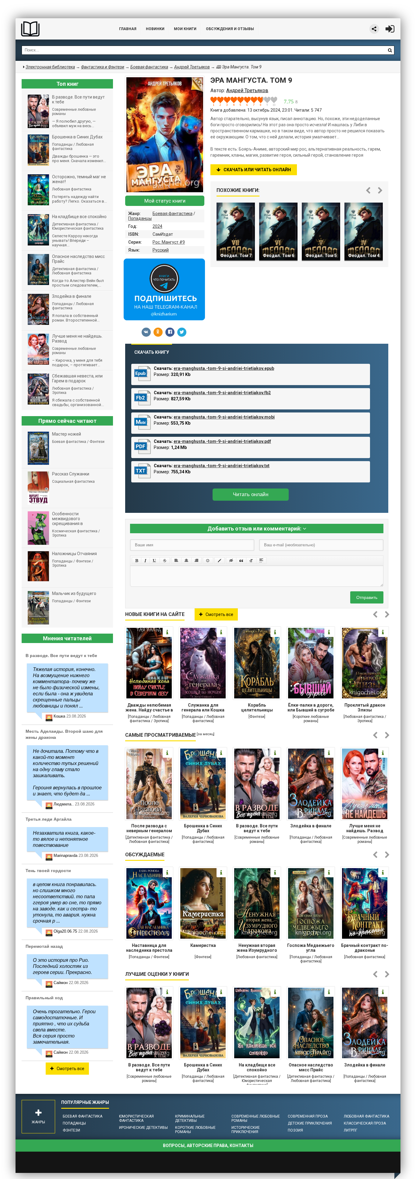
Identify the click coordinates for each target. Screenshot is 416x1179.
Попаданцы (140, 218)
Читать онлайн (250, 494)
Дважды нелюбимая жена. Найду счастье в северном (149, 708)
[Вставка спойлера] (261, 560)
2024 (157, 226)
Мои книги (185, 29)
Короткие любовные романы (195, 1129)
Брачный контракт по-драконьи (364, 948)
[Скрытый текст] (231, 560)
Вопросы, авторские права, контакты (208, 1145)
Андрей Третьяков (192, 66)
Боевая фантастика (172, 213)
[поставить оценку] (217, 101)
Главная (127, 29)
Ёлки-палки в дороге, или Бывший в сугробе (310, 707)
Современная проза (308, 1116)
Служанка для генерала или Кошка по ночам (203, 708)
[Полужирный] (136, 560)
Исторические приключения (245, 1129)
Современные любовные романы (255, 1118)
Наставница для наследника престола (149, 948)
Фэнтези (71, 1130)
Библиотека (61, 29)
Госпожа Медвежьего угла (310, 948)
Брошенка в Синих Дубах (203, 828)
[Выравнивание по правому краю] (196, 560)
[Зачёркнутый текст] (165, 560)
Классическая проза (365, 1123)
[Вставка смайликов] (208, 560)
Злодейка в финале (310, 825)
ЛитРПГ (350, 1130)
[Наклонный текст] (145, 560)
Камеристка (203, 945)
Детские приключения (310, 1123)
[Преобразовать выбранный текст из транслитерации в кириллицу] (251, 560)
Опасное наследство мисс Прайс (311, 1067)
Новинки (155, 29)
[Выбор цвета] (219, 560)
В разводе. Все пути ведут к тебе (257, 828)
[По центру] (186, 560)
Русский (161, 250)
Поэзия (295, 1130)
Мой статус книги (164, 201)
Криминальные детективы (190, 1118)
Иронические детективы (143, 1127)
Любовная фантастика (366, 1116)
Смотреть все (219, 614)
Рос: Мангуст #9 (169, 242)
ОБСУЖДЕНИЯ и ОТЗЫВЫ (230, 29)
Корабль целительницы (257, 707)
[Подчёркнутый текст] (155, 560)
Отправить (366, 597)
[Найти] (389, 50)
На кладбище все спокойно (257, 1067)
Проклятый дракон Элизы (364, 707)
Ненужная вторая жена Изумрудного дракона (257, 948)
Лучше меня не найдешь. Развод (364, 828)
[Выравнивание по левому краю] (176, 560)
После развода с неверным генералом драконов (149, 828)
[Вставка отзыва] (241, 560)
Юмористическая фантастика (136, 1118)
